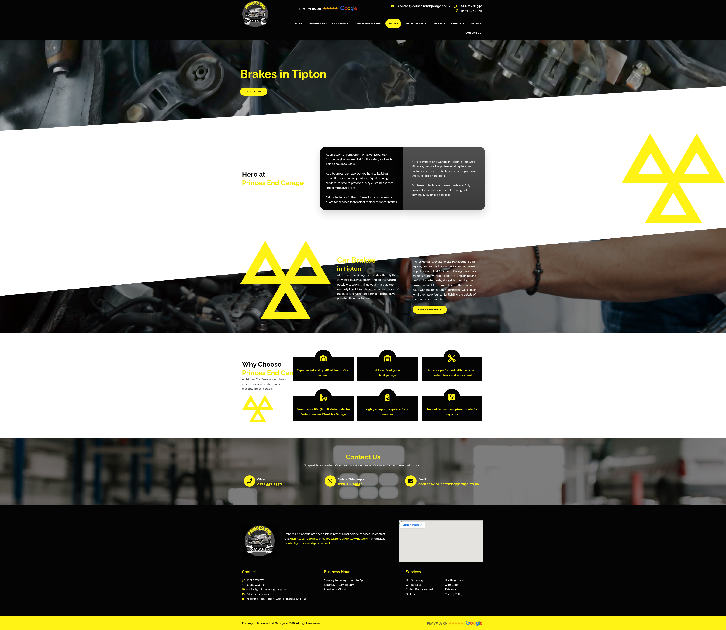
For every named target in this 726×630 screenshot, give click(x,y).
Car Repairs (340, 23)
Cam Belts (438, 23)
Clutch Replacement (368, 23)
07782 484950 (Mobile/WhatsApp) (346, 538)
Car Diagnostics (415, 23)
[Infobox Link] (282, 481)
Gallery (475, 23)
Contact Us (473, 32)
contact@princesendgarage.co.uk (308, 543)
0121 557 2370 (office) (304, 538)
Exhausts (457, 23)
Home (298, 23)
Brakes (393, 23)
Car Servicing (317, 23)
